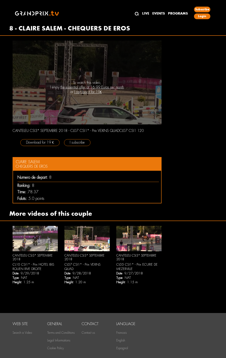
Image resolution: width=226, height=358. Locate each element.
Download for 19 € (40, 142)
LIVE (145, 13)
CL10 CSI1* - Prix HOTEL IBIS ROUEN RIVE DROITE (33, 266)
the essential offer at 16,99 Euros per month (92, 87)
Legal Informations (58, 340)
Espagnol (122, 348)
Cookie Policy (55, 348)
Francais (121, 333)
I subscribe (77, 142)
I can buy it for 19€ (88, 92)
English (120, 340)
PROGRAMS (178, 13)
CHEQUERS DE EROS (32, 166)
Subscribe (202, 9)
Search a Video (22, 333)
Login (202, 16)
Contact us (88, 333)
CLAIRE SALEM (28, 161)
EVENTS (158, 13)
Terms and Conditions (61, 333)
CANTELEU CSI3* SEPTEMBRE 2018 (33, 257)
